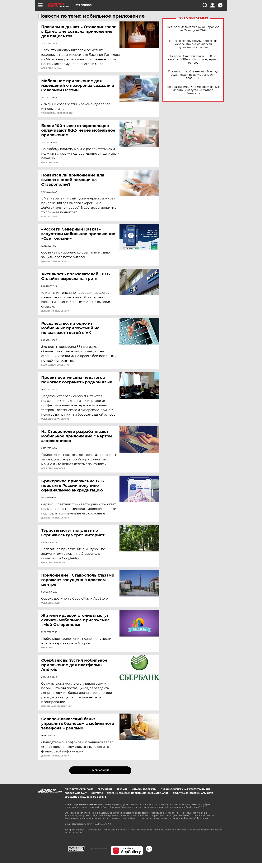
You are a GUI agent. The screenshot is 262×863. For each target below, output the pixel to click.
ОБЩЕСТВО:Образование (55, 419)
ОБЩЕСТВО (47, 648)
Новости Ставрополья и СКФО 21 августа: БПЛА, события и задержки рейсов (193, 59)
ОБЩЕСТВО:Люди (50, 603)
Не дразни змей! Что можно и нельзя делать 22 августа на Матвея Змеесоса (193, 90)
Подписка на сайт (76, 793)
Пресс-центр (105, 789)
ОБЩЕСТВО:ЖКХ (49, 163)
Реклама (122, 789)
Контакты (97, 793)
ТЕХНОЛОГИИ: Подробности (57, 113)
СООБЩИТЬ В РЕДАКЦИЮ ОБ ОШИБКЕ (85, 797)
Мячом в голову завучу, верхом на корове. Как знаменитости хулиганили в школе (193, 44)
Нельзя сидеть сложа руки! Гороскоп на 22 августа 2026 (193, 28)
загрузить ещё (100, 770)
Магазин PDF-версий (144, 789)
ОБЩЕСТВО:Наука (51, 68)
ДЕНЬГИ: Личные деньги (55, 262)
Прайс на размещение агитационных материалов (138, 793)
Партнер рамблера (98, 848)
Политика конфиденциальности (193, 793)
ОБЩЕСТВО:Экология (53, 468)
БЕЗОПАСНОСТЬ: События (55, 365)
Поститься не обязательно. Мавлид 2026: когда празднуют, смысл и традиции (193, 75)
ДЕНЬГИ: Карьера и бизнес (56, 706)
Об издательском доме (79, 789)
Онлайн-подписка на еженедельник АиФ (186, 789)
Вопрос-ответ (49, 217)
